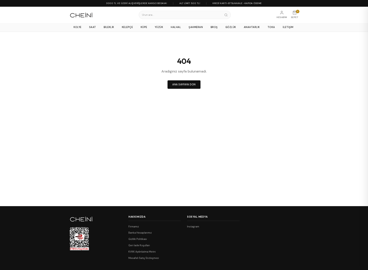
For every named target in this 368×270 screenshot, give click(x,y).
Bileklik (109, 27)
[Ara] (225, 14)
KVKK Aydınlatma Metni (142, 251)
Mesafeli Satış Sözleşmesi (143, 258)
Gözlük (230, 27)
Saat (92, 27)
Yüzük (159, 27)
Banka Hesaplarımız (140, 232)
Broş (214, 27)
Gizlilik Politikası (137, 239)
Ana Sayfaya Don (184, 84)
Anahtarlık (252, 27)
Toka (271, 27)
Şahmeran (196, 27)
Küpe (144, 27)
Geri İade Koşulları (139, 245)
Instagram (193, 226)
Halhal (176, 27)
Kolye (77, 27)
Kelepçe (127, 27)
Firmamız (133, 226)
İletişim (288, 27)
